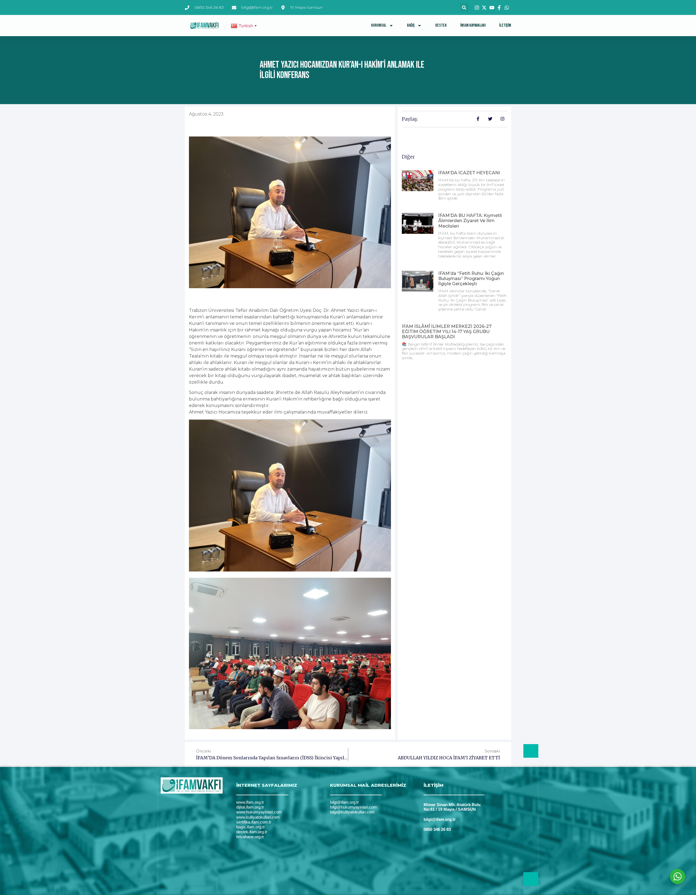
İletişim (505, 25)
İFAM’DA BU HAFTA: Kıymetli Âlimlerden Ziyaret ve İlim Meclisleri (470, 220)
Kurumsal (378, 25)
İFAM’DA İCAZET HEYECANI (469, 172)
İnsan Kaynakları (473, 25)
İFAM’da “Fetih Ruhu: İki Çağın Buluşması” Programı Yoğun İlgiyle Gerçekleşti (471, 278)
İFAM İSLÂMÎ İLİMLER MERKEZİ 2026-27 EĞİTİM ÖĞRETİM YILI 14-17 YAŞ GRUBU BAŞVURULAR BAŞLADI (447, 331)
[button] (464, 7)
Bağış (411, 25)
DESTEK (441, 25)
